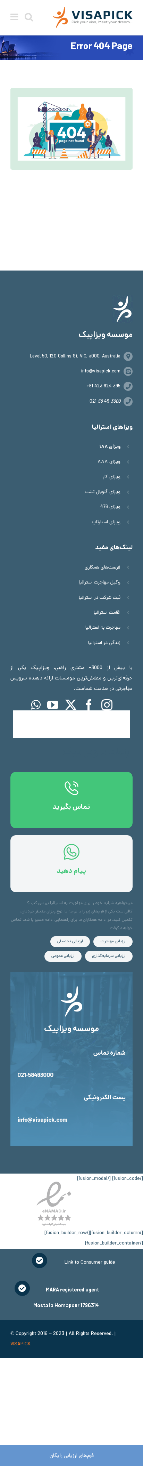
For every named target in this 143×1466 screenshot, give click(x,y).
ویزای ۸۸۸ (109, 462)
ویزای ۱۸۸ (109, 447)
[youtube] (52, 704)
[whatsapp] (35, 704)
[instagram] (106, 704)
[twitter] (70, 704)
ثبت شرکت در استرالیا (99, 598)
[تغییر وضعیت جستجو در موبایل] (29, 16)
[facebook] (88, 704)
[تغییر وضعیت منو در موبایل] (14, 16)
